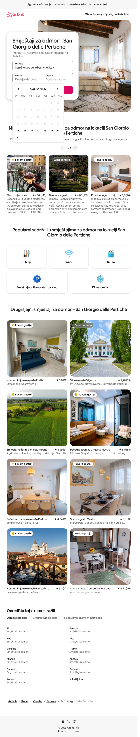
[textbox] (27, 79)
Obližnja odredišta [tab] (17, 617)
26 (31, 130)
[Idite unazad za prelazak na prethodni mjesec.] (18, 89)
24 (18, 130)
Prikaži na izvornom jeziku (95, 4)
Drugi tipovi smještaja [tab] (45, 617)
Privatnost (63, 731)
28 (44, 130)
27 (38, 130)
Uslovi (76, 731)
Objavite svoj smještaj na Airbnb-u (107, 14)
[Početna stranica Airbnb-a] (15, 14)
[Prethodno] (62, 148)
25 (24, 130)
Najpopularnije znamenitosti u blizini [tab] (82, 617)
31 (18, 137)
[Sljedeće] (75, 148)
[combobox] (42, 67)
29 (51, 130)
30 (58, 130)
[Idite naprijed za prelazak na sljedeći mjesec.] (58, 89)
